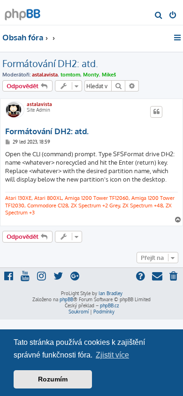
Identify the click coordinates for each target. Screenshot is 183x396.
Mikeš (109, 74)
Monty (91, 74)
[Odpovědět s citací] (156, 111)
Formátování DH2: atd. (50, 63)
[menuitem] (159, 16)
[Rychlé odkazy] (178, 37)
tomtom (70, 74)
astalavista (45, 74)
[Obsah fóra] (22, 12)
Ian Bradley (110, 293)
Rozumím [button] (53, 379)
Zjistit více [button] (112, 355)
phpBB (66, 299)
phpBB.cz (109, 305)
